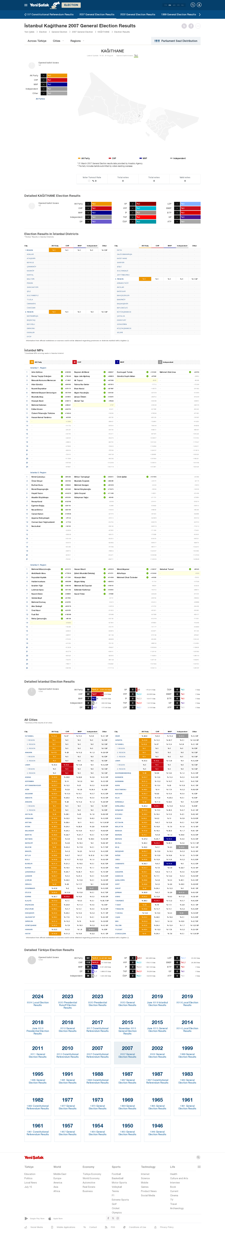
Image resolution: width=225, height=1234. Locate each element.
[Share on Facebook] (191, 26)
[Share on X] (185, 26)
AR (174, 5)
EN (170, 5)
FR (178, 5)
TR (165, 5)
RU (182, 5)
